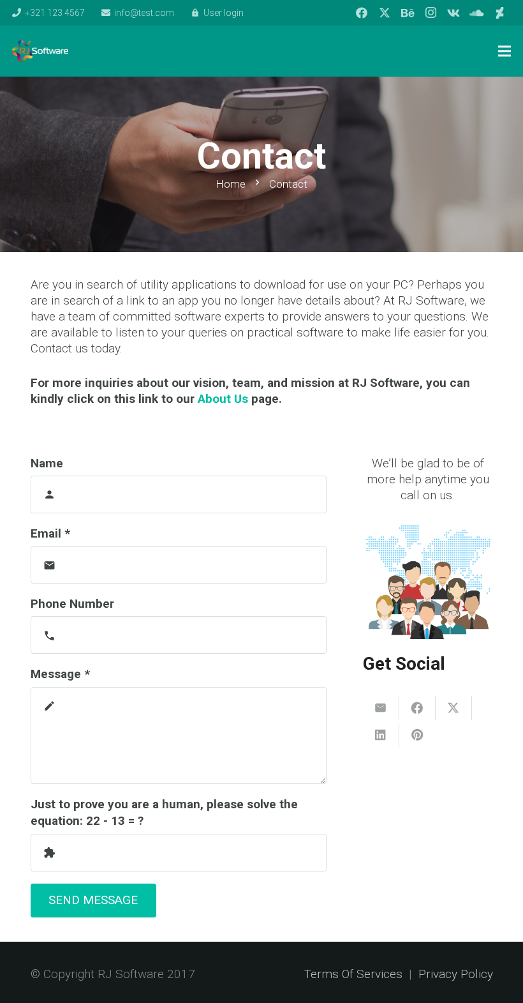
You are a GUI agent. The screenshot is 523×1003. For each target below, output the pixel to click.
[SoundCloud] (476, 12)
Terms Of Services (353, 974)
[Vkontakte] (453, 12)
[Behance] (407, 12)
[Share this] (417, 708)
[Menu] (504, 51)
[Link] (40, 51)
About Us (223, 398)
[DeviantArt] (499, 12)
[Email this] (381, 708)
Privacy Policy (455, 974)
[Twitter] (384, 12)
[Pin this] (417, 735)
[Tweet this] (454, 708)
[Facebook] (361, 12)
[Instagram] (430, 12)
